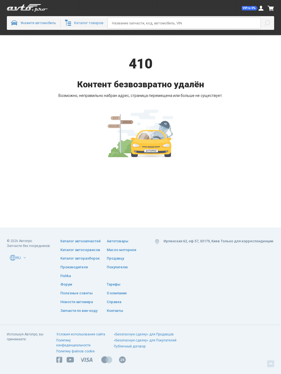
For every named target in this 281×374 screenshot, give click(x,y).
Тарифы (113, 284)
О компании (117, 293)
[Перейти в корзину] (271, 8)
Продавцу (115, 258)
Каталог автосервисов (80, 250)
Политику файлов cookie (75, 351)
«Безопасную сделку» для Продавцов (144, 334)
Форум (66, 284)
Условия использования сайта (80, 334)
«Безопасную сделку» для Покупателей (145, 340)
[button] (250, 8)
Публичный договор (129, 346)
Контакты (115, 311)
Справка (114, 302)
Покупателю (117, 267)
